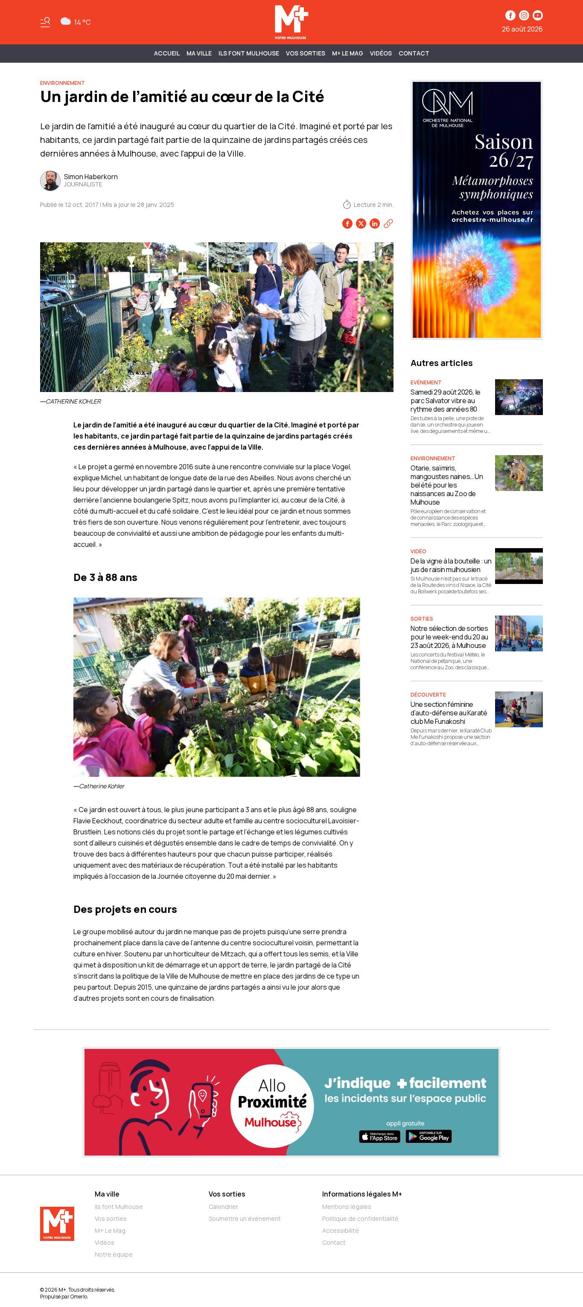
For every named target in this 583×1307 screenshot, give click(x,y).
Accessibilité (340, 1230)
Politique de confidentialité (360, 1218)
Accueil (167, 53)
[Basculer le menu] (45, 22)
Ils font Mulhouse (119, 1206)
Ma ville (107, 1194)
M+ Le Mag (347, 53)
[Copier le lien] (388, 223)
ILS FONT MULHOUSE (249, 53)
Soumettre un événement (245, 1218)
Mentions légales (346, 1206)
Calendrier (223, 1206)
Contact (414, 53)
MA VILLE (199, 53)
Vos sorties (305, 53)
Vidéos (381, 53)
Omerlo (78, 1296)
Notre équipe (114, 1254)
